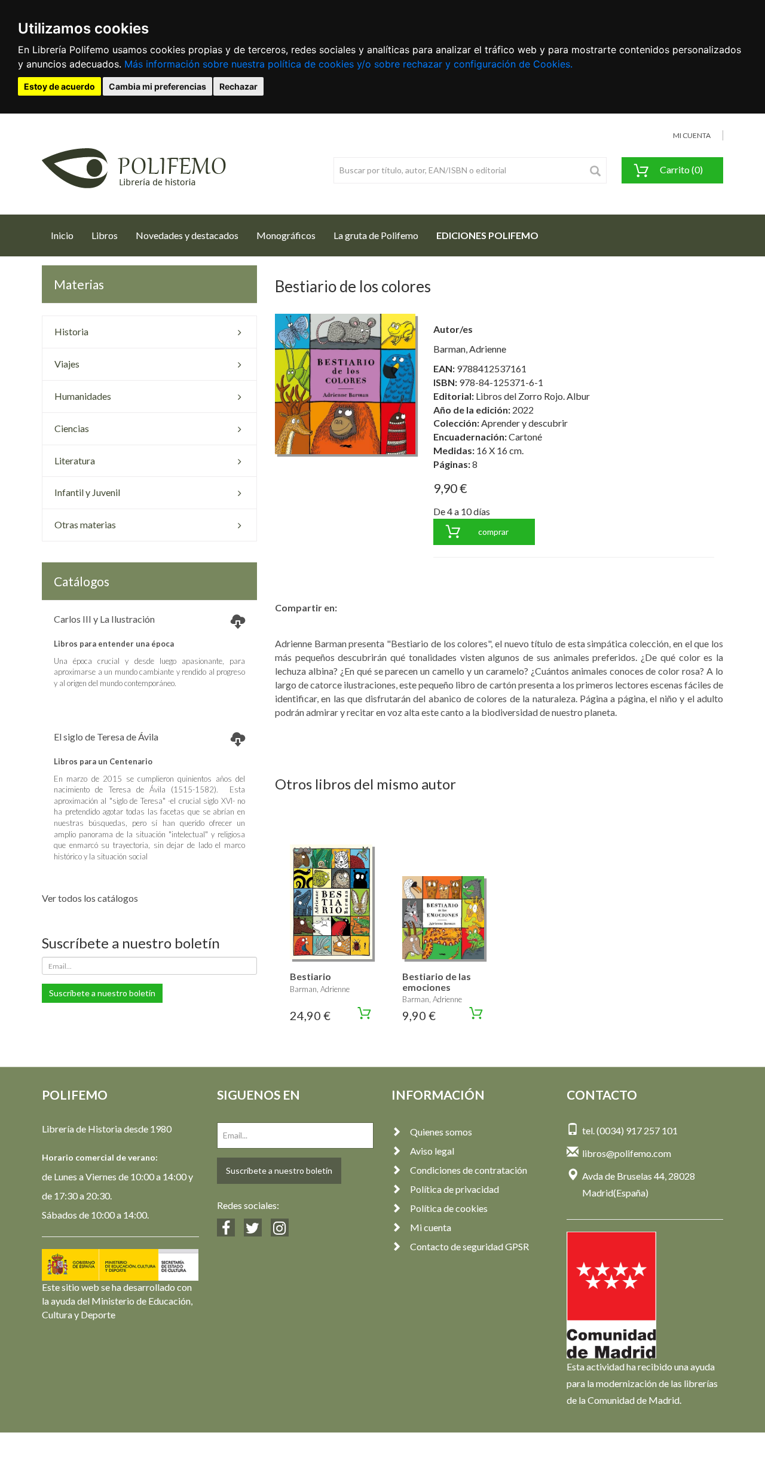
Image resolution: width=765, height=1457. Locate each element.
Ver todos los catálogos (90, 898)
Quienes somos (441, 1131)
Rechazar (238, 86)
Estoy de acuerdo (59, 86)
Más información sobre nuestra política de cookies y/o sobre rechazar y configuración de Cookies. (348, 64)
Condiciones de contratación (468, 1170)
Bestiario (310, 976)
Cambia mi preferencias (157, 86)
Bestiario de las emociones (436, 982)
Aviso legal (432, 1150)
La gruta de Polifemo (375, 235)
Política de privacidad (454, 1189)
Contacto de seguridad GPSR (469, 1246)
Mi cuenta (430, 1227)
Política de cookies (449, 1208)
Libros (104, 235)
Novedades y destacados (187, 235)
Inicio (66, 235)
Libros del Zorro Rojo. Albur (533, 396)
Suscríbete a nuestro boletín (102, 993)
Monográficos (286, 235)
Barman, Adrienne (469, 348)
